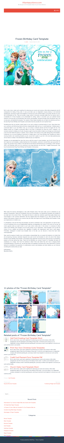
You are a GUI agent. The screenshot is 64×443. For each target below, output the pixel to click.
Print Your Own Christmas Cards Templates (27, 348)
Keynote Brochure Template (10, 382)
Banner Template (8, 418)
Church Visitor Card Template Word (24, 367)
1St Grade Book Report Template (11, 405)
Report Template (7, 433)
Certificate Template (8, 428)
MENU (57, 10)
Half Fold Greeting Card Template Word (26, 338)
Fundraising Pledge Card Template (52, 382)
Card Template (12, 378)
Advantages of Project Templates (11, 412)
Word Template (7, 435)
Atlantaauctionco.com (32, 2)
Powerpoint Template (8, 430)
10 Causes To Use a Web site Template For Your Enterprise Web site (19, 407)
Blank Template (7, 421)
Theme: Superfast (40, 439)
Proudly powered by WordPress (27, 439)
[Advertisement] (32, 25)
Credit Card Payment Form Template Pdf (26, 357)
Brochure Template (8, 423)
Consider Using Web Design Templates (13, 410)
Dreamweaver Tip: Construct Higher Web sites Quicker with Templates (20, 402)
